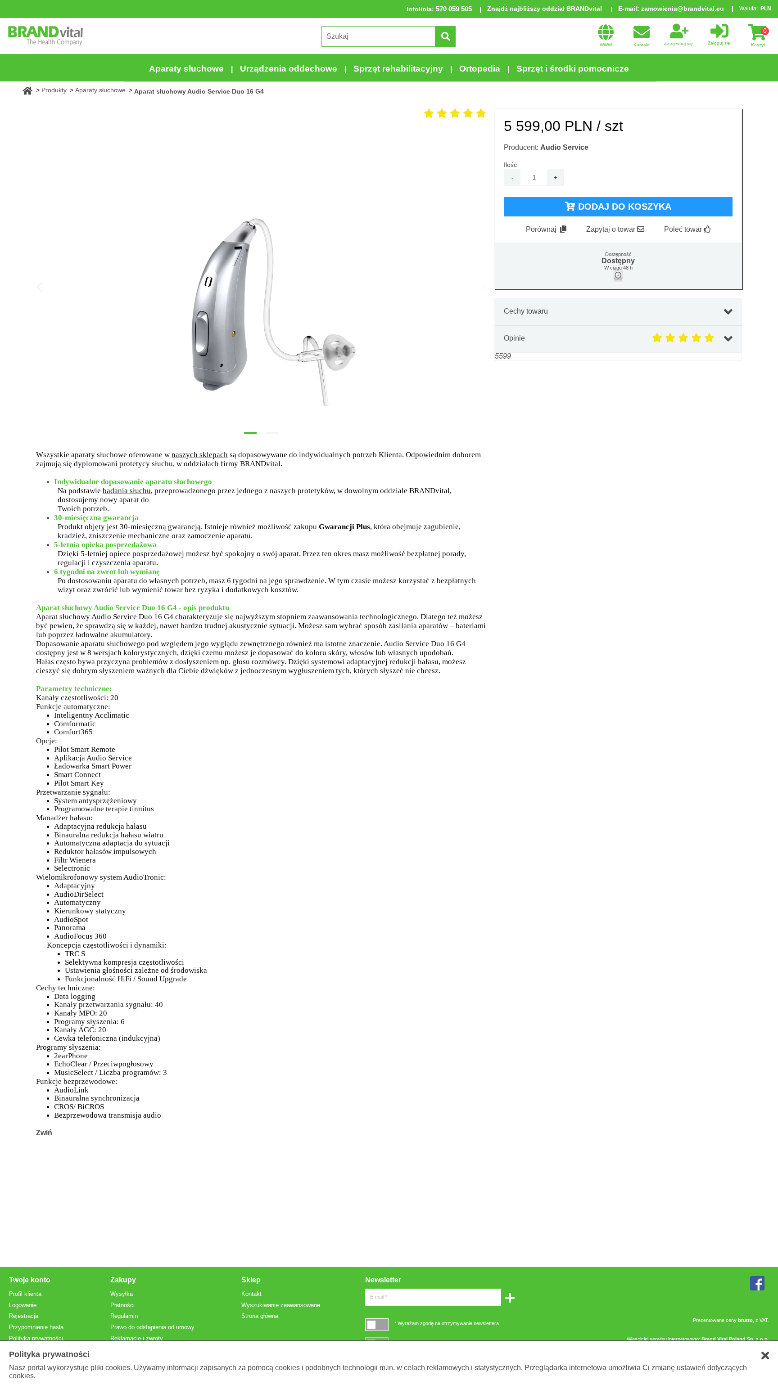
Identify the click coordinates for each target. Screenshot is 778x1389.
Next (483, 287)
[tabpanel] (261, 277)
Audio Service (564, 147)
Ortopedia (479, 68)
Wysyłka (121, 1293)
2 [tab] (272, 433)
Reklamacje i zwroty (136, 1338)
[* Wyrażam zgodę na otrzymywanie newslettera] (377, 1324)
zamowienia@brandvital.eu (682, 8)
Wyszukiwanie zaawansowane (280, 1305)
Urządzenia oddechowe (288, 68)
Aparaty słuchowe (186, 68)
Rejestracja (23, 1316)
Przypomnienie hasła (36, 1327)
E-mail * (378, 1296)
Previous (39, 287)
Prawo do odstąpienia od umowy (152, 1327)
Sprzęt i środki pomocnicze (572, 68)
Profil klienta (25, 1293)
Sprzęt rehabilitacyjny (398, 68)
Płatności (122, 1305)
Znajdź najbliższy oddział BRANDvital (544, 8)
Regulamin (124, 1316)
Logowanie (22, 1305)
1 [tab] (250, 433)
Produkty (54, 90)
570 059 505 (454, 9)
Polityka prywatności (36, 1338)
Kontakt (251, 1293)
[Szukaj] (445, 36)
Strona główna (259, 1316)
